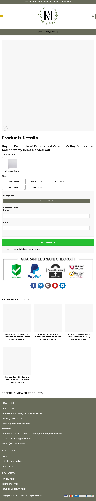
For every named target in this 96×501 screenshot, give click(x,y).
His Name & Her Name (10, 209)
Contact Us (7, 466)
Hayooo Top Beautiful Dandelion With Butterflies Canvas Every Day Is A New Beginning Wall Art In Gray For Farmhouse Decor (48, 335)
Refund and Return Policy (14, 488)
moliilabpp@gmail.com (19, 438)
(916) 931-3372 (16, 418)
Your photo (8, 196)
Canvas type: (9, 154)
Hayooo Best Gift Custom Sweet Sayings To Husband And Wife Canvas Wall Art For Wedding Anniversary (17, 378)
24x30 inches (13, 187)
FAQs (4, 456)
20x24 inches (60, 181)
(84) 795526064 (17, 443)
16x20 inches (36, 181)
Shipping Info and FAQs (13, 461)
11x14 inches (13, 181)
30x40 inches (36, 187)
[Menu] (1, 16)
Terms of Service (10, 483)
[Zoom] (5, 128)
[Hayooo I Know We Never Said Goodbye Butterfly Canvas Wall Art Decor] (79, 318)
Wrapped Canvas (12, 171)
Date (5, 222)
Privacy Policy (8, 478)
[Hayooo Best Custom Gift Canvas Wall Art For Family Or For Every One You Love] (17, 318)
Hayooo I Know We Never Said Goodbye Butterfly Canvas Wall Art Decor (79, 335)
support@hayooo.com (19, 423)
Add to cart (48, 242)
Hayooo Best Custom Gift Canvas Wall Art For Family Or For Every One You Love (17, 335)
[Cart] (93, 16)
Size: (4, 176)
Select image (46, 201)
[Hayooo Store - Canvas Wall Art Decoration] (48, 16)
